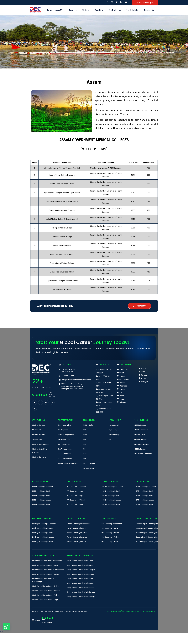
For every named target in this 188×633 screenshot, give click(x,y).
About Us (35, 611)
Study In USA (37, 439)
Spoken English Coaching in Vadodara (150, 524)
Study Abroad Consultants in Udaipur (81, 570)
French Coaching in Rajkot (77, 532)
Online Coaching (143, 2)
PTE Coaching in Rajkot (75, 495)
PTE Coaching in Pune (75, 504)
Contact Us (49, 611)
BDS (84, 430)
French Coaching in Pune (76, 541)
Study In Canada (38, 425)
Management (114, 425)
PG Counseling (88, 468)
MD (84, 444)
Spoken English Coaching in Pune (148, 541)
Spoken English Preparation (68, 463)
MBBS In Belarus (140, 449)
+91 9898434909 (68, 376)
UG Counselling (89, 463)
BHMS (85, 435)
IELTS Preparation (64, 425)
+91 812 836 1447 (68, 372)
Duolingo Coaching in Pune (42, 541)
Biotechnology (114, 435)
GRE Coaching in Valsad (110, 537)
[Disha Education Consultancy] (35, 10)
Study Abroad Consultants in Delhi (80, 561)
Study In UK (36, 430)
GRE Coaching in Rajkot (110, 532)
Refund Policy (82, 611)
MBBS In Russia (139, 435)
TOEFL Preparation (64, 454)
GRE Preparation (64, 439)
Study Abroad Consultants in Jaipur (80, 565)
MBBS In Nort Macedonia (143, 454)
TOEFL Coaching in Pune (111, 504)
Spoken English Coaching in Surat (148, 528)
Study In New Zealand (40, 444)
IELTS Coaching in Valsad (41, 500)
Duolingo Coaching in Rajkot (43, 532)
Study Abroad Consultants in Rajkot (45, 574)
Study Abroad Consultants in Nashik (80, 574)
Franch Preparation (65, 458)
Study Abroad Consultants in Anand (80, 587)
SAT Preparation (64, 444)
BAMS (85, 439)
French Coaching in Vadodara (78, 524)
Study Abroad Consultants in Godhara (46, 590)
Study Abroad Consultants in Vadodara (47, 561)
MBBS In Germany (140, 439)
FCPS (85, 454)
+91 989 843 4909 (68, 369)
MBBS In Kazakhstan (141, 444)
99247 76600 (140, 306)
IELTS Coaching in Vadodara (42, 486)
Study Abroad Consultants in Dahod (45, 586)
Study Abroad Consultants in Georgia (81, 597)
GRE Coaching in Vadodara (112, 524)
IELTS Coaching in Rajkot (41, 495)
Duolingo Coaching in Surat (42, 528)
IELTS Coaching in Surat (41, 491)
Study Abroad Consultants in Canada (81, 592)
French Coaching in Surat (76, 528)
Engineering (113, 430)
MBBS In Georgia (140, 425)
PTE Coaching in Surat (75, 491)
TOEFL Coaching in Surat (111, 491)
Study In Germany (39, 457)
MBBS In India (88, 425)
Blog (41, 611)
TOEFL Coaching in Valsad (111, 500)
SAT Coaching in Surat (144, 491)
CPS (84, 458)
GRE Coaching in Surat (110, 528)
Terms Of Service (70, 611)
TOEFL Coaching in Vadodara (112, 486)
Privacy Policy (59, 611)
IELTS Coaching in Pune (41, 504)
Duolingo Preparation (66, 435)
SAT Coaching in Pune (144, 504)
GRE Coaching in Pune (110, 541)
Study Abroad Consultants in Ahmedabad (48, 570)
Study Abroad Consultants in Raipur (80, 583)
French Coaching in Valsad (77, 537)
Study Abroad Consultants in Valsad (45, 595)
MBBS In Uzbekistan (141, 430)
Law (110, 439)
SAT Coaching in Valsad (145, 500)
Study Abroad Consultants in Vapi (45, 599)
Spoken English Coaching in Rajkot (149, 532)
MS (84, 449)
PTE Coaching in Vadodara (77, 486)
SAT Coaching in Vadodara (146, 486)
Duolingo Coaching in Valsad (43, 537)
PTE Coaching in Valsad (76, 500)
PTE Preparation (64, 430)
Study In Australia (38, 435)
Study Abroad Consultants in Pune (80, 579)
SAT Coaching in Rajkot (145, 495)
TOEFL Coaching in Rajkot (111, 495)
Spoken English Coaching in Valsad (149, 537)
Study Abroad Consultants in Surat (45, 565)
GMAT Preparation (64, 449)
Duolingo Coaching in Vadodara (44, 524)
